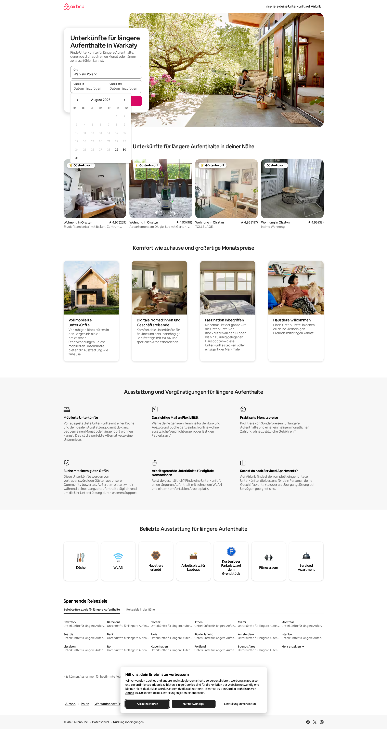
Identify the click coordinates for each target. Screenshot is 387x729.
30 (124, 149)
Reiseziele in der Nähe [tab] (140, 609)
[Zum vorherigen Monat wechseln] (77, 100)
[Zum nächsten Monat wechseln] (124, 100)
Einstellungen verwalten (240, 704)
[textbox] (88, 88)
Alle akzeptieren (147, 704)
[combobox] (106, 74)
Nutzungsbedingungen (128, 722)
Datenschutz (100, 722)
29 (116, 149)
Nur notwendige (193, 704)
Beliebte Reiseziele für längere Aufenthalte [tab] (92, 609)
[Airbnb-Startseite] (74, 6)
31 (76, 158)
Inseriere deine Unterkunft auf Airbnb (293, 6)
